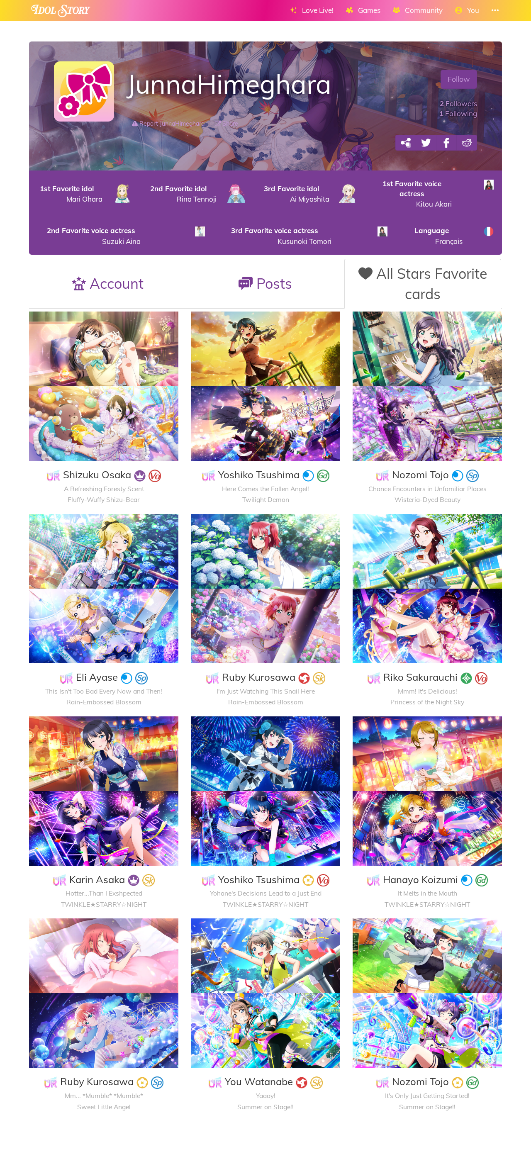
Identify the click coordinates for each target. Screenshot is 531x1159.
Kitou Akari (417, 193)
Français (438, 236)
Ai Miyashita (296, 194)
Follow (459, 79)
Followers (458, 103)
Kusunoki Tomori (281, 236)
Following (458, 113)
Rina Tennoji (183, 194)
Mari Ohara (71, 194)
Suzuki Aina (93, 236)
